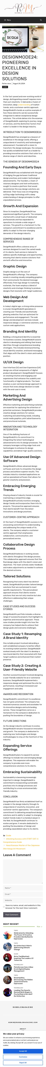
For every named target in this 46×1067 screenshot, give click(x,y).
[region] (23, 1049)
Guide (5, 87)
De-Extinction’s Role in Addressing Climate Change (23, 947)
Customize (23, 1057)
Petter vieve (6, 84)
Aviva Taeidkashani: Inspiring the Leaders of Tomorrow (23, 958)
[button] (41, 20)
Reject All (23, 1063)
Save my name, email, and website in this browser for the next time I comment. (23, 906)
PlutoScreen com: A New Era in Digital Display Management (23, 969)
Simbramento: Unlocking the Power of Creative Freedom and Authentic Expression (23, 936)
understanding (24, 105)
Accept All (23, 1051)
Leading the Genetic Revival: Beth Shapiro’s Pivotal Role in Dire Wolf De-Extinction (23, 993)
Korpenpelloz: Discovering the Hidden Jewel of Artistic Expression (23, 981)
